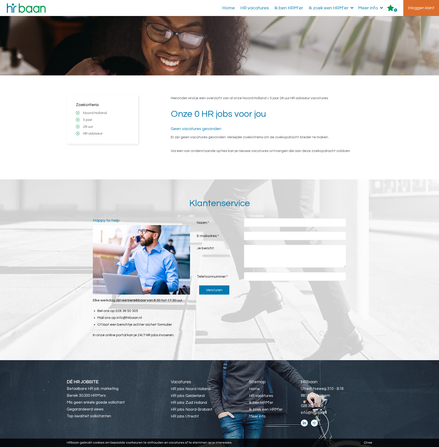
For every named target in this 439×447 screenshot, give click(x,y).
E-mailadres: (208, 236)
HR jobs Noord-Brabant (191, 409)
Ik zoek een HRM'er (328, 8)
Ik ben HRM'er (288, 8)
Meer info (368, 8)
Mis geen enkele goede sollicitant (96, 402)
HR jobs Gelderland (188, 396)
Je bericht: (205, 248)
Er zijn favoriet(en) (395, 10)
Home (228, 8)
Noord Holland (95, 113)
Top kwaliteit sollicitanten (89, 416)
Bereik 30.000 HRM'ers (86, 396)
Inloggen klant (421, 8)
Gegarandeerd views (85, 409)
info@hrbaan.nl (129, 317)
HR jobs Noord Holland (190, 389)
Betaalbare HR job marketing (92, 389)
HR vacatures (254, 8)
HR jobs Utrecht (185, 416)
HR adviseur (93, 133)
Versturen (214, 290)
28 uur (88, 126)
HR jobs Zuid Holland (189, 403)
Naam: (203, 222)
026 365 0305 (312, 406)
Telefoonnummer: (212, 276)
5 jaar (87, 120)
